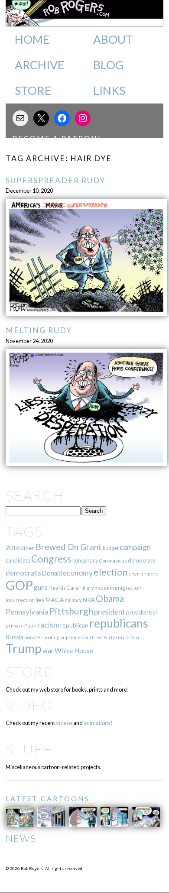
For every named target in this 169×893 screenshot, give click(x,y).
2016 (13, 547)
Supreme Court (77, 637)
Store (33, 90)
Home (32, 39)
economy (78, 572)
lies (40, 599)
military (73, 600)
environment (143, 573)
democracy (142, 560)
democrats (23, 572)
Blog (108, 65)
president (109, 612)
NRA (89, 599)
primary (14, 625)
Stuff (29, 749)
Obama (110, 598)
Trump (24, 648)
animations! (98, 722)
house (101, 588)
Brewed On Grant (69, 547)
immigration (126, 587)
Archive (39, 65)
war (48, 650)
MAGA (55, 599)
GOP (19, 584)
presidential (141, 612)
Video (29, 704)
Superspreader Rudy (55, 180)
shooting (50, 637)
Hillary (86, 588)
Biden (27, 547)
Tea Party (104, 637)
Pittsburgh (71, 611)
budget (111, 548)
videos (64, 722)
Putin (30, 625)
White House (74, 650)
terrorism (127, 637)
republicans (118, 623)
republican (74, 625)
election (110, 571)
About (113, 39)
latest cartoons (48, 798)
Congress (51, 559)
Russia (14, 637)
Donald (52, 573)
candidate (18, 560)
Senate (32, 637)
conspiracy (85, 560)
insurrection (20, 600)
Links (109, 90)
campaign (135, 547)
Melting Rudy (39, 330)
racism (48, 624)
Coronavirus (113, 560)
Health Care (63, 587)
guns (41, 587)
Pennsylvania (27, 611)
